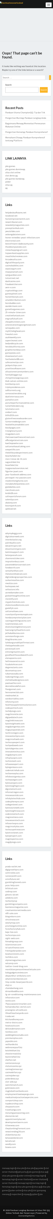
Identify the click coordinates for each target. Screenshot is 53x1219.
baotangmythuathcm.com (17, 630)
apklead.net (10, 508)
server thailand (24, 1179)
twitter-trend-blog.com (16, 966)
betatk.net (10, 1141)
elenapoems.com (13, 658)
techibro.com (11, 957)
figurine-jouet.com (14, 471)
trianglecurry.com (13, 430)
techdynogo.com (13, 711)
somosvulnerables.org (15, 393)
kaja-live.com (11, 932)
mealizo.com (11, 583)
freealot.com (11, 334)
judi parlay (22, 1171)
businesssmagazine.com (16, 907)
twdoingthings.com (14, 676)
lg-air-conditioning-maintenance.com (23, 994)
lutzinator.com (12, 409)
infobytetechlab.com (15, 798)
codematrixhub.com (14, 770)
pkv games (10, 166)
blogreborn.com (13, 916)
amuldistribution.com (15, 300)
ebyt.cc (8, 985)
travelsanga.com (13, 1109)
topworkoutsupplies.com (17, 253)
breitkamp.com (12, 384)
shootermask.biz (13, 1053)
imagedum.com (12, 434)
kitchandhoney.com (14, 1019)
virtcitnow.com (12, 919)
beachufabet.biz (12, 455)
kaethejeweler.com (14, 443)
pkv (41, 1194)
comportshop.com (14, 1100)
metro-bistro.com (13, 1022)
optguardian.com (13, 275)
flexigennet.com (13, 689)
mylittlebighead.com (15, 331)
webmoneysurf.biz (13, 1047)
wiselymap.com (12, 922)
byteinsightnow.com (14, 810)
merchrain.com (12, 490)
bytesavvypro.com (13, 782)
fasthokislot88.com (14, 359)
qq (6, 188)
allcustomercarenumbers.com (19, 371)
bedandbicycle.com (14, 343)
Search (8, 84)
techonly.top (11, 900)
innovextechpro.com (14, 736)
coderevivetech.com (14, 814)
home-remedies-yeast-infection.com (22, 237)
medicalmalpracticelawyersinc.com (21, 1097)
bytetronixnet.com (14, 832)
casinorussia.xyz (12, 1063)
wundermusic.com (13, 306)
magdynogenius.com (15, 726)
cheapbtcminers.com (15, 321)
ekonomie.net (11, 1116)
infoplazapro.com (13, 757)
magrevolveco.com (14, 817)
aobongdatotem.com (15, 234)
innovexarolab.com (14, 795)
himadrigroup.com (14, 941)
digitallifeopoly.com (14, 262)
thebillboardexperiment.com (18, 452)
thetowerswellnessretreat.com (20, 437)
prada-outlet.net (13, 866)
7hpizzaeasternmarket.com (18, 1003)
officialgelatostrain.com (16, 440)
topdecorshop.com (14, 1103)
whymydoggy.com (13, 533)
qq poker (40, 1168)
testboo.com (11, 1031)
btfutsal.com (11, 888)
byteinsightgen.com (14, 785)
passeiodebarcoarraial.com (17, 564)
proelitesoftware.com (15, 368)
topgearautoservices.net (16, 468)
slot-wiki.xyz (11, 1081)
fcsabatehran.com (13, 664)
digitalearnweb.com (14, 536)
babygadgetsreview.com (16, 972)
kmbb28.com (11, 493)
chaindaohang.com (14, 988)
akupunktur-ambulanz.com (18, 975)
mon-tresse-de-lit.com (16, 459)
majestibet (16, 1194)
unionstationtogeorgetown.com (20, 324)
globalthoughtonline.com (17, 595)
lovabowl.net (11, 215)
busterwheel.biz (12, 1056)
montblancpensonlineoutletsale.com (22, 969)
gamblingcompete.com (16, 904)
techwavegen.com (13, 779)
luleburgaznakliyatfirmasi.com (19, 642)
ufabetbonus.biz (13, 1134)
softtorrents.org (13, 390)
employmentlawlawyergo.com (19, 1094)
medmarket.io (11, 695)
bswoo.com (10, 1147)
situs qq (8, 184)
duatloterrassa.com (14, 396)
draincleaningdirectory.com (18, 626)
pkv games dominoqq (15, 169)
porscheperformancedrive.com (19, 402)
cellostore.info (12, 589)
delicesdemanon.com (15, 1028)
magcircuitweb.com (14, 739)
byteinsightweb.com (14, 723)
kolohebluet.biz (12, 1050)
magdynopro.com (13, 754)
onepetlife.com (12, 449)
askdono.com (11, 897)
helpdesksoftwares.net (15, 212)
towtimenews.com (14, 623)
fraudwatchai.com (13, 284)
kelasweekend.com (14, 1137)
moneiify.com (11, 598)
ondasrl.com (11, 412)
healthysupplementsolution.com (20, 704)
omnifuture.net (12, 879)
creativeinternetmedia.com (18, 910)
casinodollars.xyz (13, 1072)
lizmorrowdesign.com (15, 421)
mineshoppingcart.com (16, 250)
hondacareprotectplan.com (18, 617)
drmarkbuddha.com (14, 991)
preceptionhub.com (14, 228)
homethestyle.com (14, 296)
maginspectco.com (14, 839)
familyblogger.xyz (13, 374)
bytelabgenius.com (14, 748)
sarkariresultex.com (14, 580)
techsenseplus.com (14, 773)
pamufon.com (11, 399)
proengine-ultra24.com (16, 1010)
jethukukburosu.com (14, 633)
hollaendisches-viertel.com (18, 1006)
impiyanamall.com (14, 271)
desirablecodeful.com (15, 686)
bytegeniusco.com (13, 767)
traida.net (10, 1016)
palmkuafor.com (13, 542)
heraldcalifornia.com (15, 346)
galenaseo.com (12, 1087)
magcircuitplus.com (14, 826)
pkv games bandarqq (14, 178)
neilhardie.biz (11, 1044)
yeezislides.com (12, 231)
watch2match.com (14, 1084)
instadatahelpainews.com (17, 483)
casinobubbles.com (14, 265)
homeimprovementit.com (17, 218)
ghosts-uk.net (11, 894)
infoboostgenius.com (15, 776)
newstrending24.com (15, 1131)
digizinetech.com (13, 789)
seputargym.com (13, 268)
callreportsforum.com (15, 496)
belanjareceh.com (13, 555)
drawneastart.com (13, 356)
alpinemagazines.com (15, 960)
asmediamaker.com (14, 592)
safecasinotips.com (14, 362)
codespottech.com (14, 707)
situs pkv (20, 1168)
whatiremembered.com (16, 978)
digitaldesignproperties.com (18, 577)
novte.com (10, 1000)
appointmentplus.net (15, 1119)
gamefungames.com (14, 309)
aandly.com (10, 1144)
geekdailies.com (12, 486)
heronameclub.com (14, 692)
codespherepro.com (14, 801)
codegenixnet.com (13, 804)
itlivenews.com (12, 1125)
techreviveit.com (13, 761)
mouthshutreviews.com (16, 256)
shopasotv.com (12, 1106)
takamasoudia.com (14, 673)
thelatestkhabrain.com (16, 573)
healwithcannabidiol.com (17, 424)
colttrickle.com (12, 872)
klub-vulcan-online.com (16, 381)
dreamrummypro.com (15, 548)
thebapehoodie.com (14, 645)
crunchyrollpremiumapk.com (18, 614)
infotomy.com (11, 701)
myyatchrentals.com (15, 602)
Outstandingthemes (26, 1215)
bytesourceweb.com (14, 807)
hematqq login (9, 1179)
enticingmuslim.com (15, 651)
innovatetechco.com (14, 751)
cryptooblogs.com (13, 290)
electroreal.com (12, 240)
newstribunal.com (13, 222)
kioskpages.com (12, 427)
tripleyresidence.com (15, 387)
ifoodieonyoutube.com (15, 246)
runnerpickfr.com (13, 875)
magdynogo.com (13, 842)
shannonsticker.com (14, 558)
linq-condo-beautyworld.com (18, 982)
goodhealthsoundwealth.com (19, 655)
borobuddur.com (13, 303)
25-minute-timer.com (15, 312)
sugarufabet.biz (12, 462)
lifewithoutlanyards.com (16, 1013)
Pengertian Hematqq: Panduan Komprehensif (26, 132)
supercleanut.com (13, 340)
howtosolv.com (12, 1025)
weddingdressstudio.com (16, 1035)
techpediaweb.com (14, 745)
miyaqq (26, 1194)
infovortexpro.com (14, 823)
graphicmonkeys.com (15, 349)
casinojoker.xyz (12, 1075)
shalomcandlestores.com (17, 605)
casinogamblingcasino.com (18, 620)
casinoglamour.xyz (14, 1069)
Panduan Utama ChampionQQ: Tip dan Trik (25, 112)
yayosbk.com (11, 1041)
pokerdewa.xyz (12, 1078)
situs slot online (12, 172)
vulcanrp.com (11, 963)
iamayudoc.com (12, 327)
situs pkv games (9, 1175)
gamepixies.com (12, 352)
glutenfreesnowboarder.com (18, 418)
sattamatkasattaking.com (17, 446)
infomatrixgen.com (14, 792)
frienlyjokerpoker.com (15, 950)
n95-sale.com (11, 913)
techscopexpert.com (14, 742)
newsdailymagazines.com (17, 225)
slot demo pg (11, 175)
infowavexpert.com (14, 764)
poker (8, 181)
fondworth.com (12, 567)
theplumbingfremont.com (17, 1128)
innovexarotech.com (14, 820)
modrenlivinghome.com (16, 480)
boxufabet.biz (11, 465)
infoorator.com (12, 997)
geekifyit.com (11, 608)
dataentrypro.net (13, 545)
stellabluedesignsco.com (17, 679)
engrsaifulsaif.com (14, 318)
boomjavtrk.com (13, 505)
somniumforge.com (14, 636)
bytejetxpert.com (13, 835)
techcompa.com (12, 935)
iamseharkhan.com (14, 570)
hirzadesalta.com (13, 259)
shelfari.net (10, 1059)
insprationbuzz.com (14, 561)
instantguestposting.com (17, 1112)
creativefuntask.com (14, 315)
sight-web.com (12, 938)
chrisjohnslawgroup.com (16, 377)
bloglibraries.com (13, 639)
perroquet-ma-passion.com (18, 477)
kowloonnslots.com (14, 953)
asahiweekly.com (13, 337)
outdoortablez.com (14, 698)
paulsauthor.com (13, 683)
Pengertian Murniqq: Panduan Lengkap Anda (25, 118)
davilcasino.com (12, 281)
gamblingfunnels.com (15, 882)
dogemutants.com (14, 667)
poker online (24, 1175)
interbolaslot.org (13, 539)
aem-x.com (10, 287)
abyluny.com (11, 502)
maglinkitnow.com (14, 720)
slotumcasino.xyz (13, 1066)
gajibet (34, 1194)
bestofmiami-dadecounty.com (19, 243)
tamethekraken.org (14, 405)
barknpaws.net (12, 586)
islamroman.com (13, 944)
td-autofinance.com (14, 947)
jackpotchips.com (13, 365)
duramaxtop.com (13, 670)
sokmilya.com (11, 499)
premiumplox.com (13, 1038)
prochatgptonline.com (16, 925)
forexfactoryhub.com (15, 928)
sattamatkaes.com (14, 611)
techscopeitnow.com (15, 829)
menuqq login (8, 1168)
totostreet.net (12, 278)
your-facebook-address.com (18, 474)
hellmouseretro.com (15, 661)
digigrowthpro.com (14, 869)
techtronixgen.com (14, 732)
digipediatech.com (13, 717)
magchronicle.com (14, 714)
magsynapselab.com (14, 729)
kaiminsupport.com (14, 552)
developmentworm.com (16, 1122)
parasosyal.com (12, 648)
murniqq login (38, 1175)
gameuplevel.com (13, 293)
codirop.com (11, 891)
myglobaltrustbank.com (16, 1091)
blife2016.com (11, 415)
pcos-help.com (12, 885)
